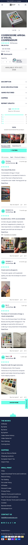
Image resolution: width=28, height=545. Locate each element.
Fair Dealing (5, 479)
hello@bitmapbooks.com (9, 517)
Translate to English (10, 234)
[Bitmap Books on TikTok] (10, 523)
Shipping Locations (7, 456)
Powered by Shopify (19, 534)
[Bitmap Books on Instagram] (6, 523)
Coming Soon (5, 444)
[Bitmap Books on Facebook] (4, 523)
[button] (14, 43)
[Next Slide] (25, 138)
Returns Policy (5, 477)
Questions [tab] (16, 146)
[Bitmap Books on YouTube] (15, 523)
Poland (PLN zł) (5, 530)
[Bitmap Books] (12, 5)
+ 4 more (23, 251)
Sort (12, 157)
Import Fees (5, 462)
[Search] (19, 5)
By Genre (4, 430)
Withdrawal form (6, 508)
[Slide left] (2, 1)
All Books (4, 424)
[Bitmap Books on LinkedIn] (8, 523)
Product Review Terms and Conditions (13, 500)
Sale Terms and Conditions (9, 497)
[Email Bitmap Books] (2, 523)
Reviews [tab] (5, 146)
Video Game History (7, 435)
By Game (4, 427)
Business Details (6, 506)
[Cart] (26, 5)
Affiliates (4, 485)
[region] (14, 138)
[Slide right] (26, 1)
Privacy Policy (5, 491)
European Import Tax (8, 459)
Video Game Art (6, 438)
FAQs (3, 471)
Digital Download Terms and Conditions (13, 474)
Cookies (3, 503)
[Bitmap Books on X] (13, 523)
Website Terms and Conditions (11, 494)
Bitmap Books (9, 534)
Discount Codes (6, 488)
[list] (14, 18)
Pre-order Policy (6, 482)
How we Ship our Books (8, 453)
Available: (14, 69)
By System (4, 432)
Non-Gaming (5, 441)
